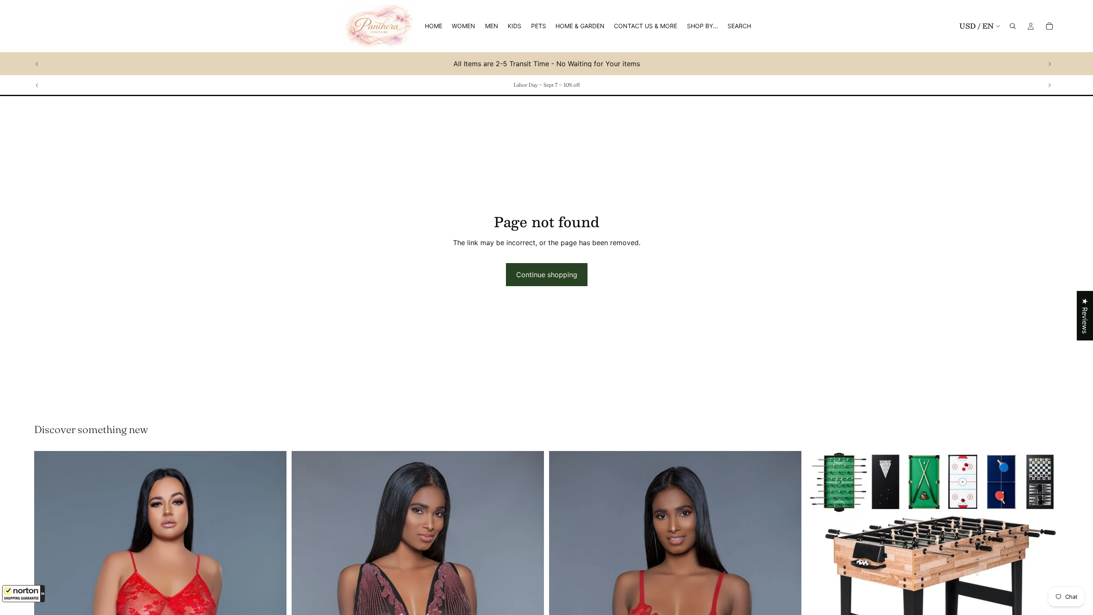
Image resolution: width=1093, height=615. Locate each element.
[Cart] (1049, 26)
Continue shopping (546, 274)
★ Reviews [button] (1085, 316)
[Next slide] (1049, 63)
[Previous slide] (37, 63)
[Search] (1012, 26)
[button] (23, 593)
